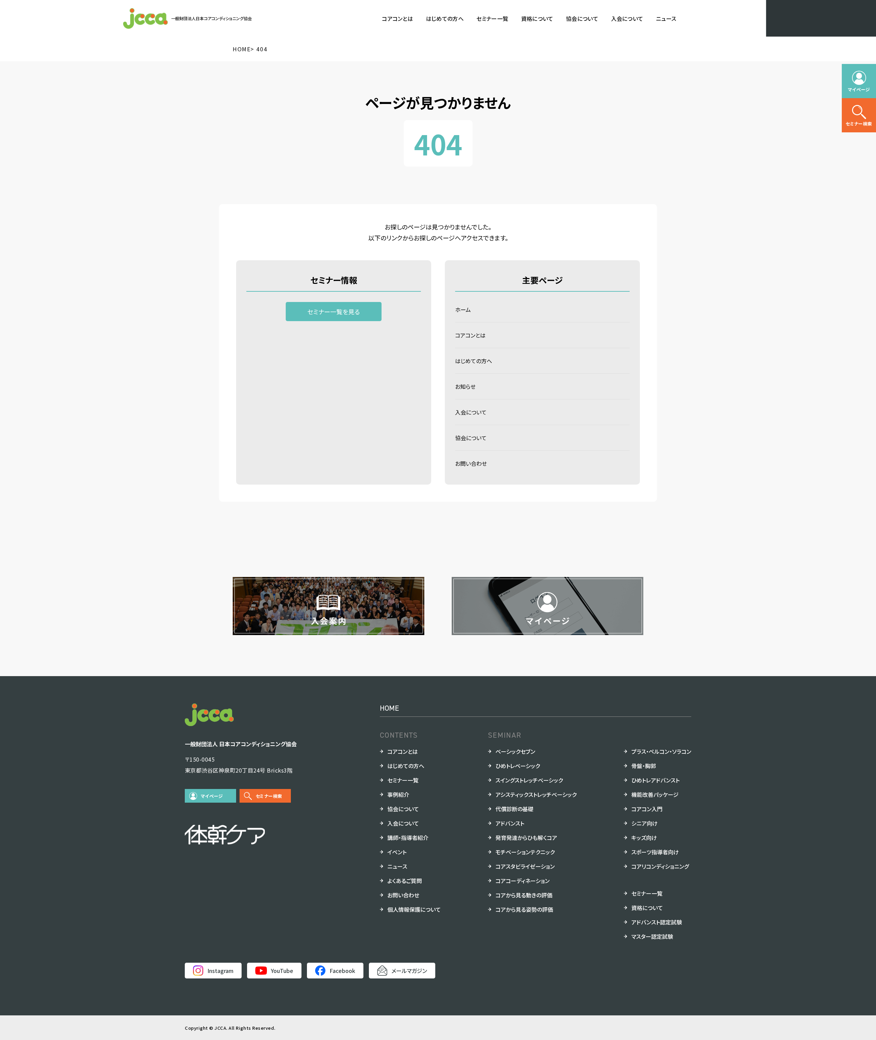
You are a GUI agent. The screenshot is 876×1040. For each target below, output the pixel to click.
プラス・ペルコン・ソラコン (661, 751)
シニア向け (644, 823)
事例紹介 (398, 794)
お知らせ (465, 386)
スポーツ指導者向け (655, 852)
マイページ (212, 796)
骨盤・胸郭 (643, 766)
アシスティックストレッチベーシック (536, 794)
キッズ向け (644, 837)
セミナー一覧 (492, 18)
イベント (397, 852)
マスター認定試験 (652, 936)
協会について (582, 18)
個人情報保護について (414, 909)
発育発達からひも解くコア (526, 837)
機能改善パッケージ (655, 794)
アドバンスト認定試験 (656, 922)
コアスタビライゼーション (525, 866)
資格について (537, 18)
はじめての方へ (445, 18)
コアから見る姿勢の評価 (524, 909)
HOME (389, 707)
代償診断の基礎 (514, 809)
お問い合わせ (471, 463)
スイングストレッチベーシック (529, 780)
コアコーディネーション (522, 881)
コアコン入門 (646, 809)
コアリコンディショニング (660, 866)
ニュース (666, 18)
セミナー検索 (269, 796)
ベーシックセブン (515, 751)
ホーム (463, 309)
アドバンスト (509, 823)
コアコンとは (397, 18)
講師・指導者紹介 (407, 837)
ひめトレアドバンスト (655, 780)
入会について (627, 18)
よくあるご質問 (404, 881)
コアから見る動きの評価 (523, 895)
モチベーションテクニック (525, 852)
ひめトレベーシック (517, 766)
